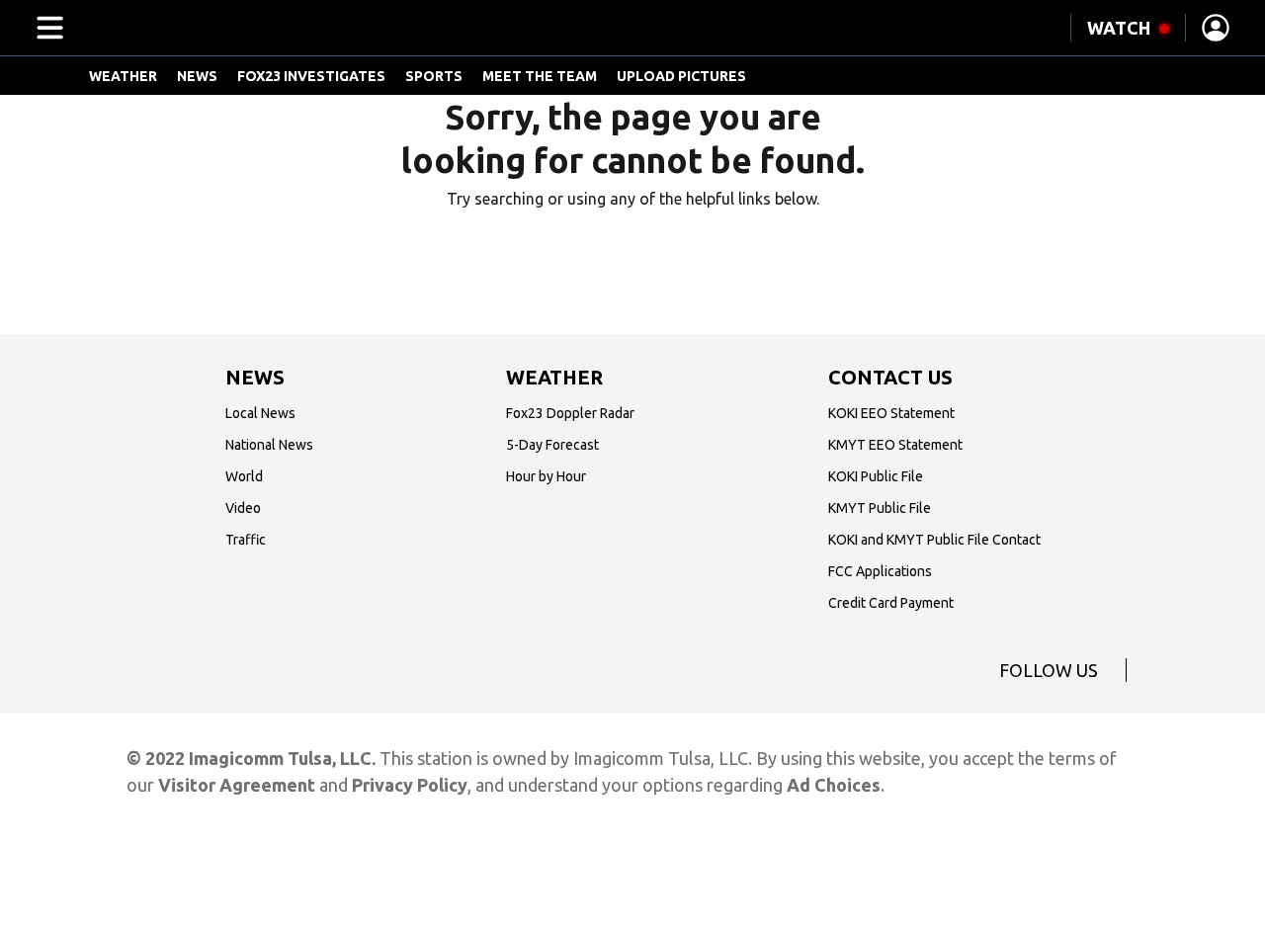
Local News (260, 413)
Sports (434, 76)
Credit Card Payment (891, 603)
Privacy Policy (409, 785)
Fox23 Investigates (311, 76)
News (197, 76)
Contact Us (890, 377)
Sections (46, 27)
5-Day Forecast (552, 445)
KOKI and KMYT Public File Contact (934, 540)
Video (243, 508)
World (244, 476)
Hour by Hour (546, 476)
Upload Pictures (681, 76)
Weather (123, 76)
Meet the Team (539, 76)
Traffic (245, 540)
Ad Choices (834, 785)
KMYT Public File (879, 508)
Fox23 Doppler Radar (570, 413)
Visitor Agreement (236, 785)
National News (269, 445)
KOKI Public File (875, 476)
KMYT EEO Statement (895, 445)
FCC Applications (880, 571)
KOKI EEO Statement (891, 413)
